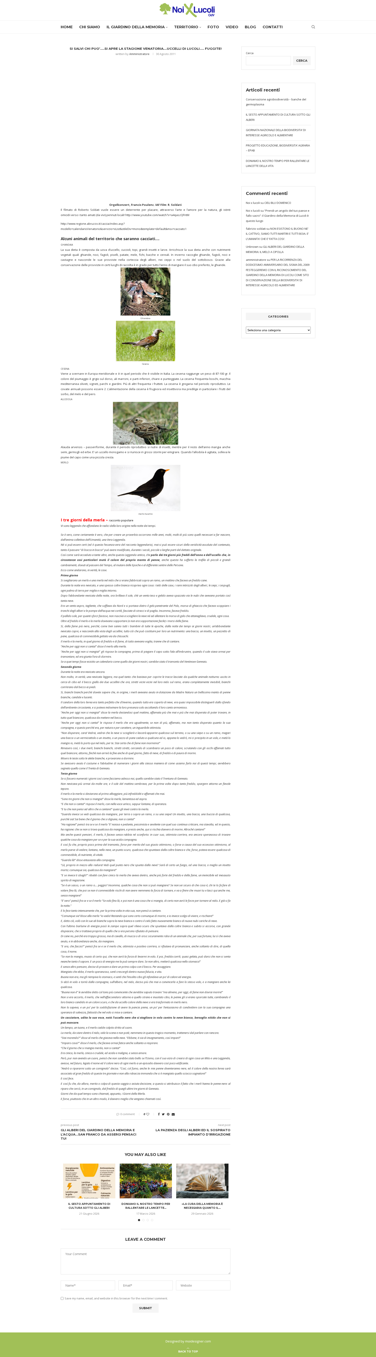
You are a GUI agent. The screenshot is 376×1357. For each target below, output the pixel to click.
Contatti (273, 27)
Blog (250, 27)
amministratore (256, 260)
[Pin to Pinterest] (168, 1114)
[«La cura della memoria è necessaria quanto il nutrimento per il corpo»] (202, 1181)
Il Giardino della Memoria (136, 27)
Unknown (252, 247)
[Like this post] (150, 1114)
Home (67, 27)
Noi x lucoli (253, 203)
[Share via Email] (173, 1114)
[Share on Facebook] (159, 1114)
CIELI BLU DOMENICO (277, 203)
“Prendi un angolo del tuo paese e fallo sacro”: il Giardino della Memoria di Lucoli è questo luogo (277, 216)
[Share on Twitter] (163, 1114)
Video (232, 27)
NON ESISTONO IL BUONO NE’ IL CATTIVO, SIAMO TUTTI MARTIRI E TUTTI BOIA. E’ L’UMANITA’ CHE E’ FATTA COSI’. (277, 234)
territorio (186, 27)
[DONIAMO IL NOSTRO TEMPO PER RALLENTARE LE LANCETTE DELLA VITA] (146, 1181)
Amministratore (139, 54)
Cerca (249, 53)
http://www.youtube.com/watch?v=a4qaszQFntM (157, 215)
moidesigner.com (198, 1341)
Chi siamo (89, 27)
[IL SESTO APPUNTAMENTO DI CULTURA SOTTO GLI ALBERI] (89, 1181)
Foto (213, 27)
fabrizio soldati (256, 229)
